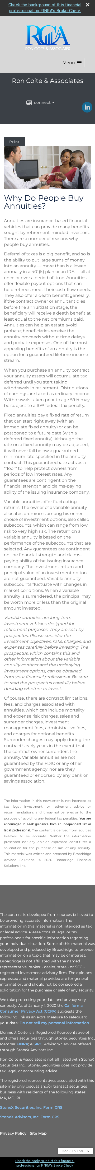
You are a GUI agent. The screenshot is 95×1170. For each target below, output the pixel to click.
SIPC (38, 1044)
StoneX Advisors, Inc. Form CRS (29, 1117)
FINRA (22, 1044)
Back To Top (73, 1151)
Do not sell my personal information (54, 1023)
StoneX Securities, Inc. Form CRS (31, 1107)
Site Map (38, 1133)
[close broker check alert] (88, 5)
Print (14, 141)
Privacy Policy (13, 1133)
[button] (72, 62)
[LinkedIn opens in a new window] (87, 110)
